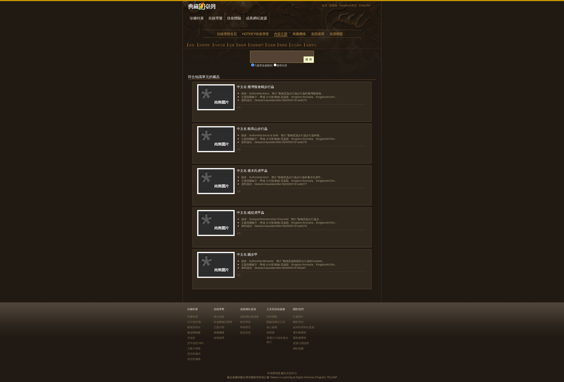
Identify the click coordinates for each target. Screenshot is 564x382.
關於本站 (298, 322)
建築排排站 (193, 327)
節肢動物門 (256, 45)
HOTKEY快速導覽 (255, 33)
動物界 (242, 45)
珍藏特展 (197, 18)
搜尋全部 (281, 65)
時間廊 (271, 332)
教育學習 (245, 322)
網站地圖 (298, 348)
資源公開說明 (301, 343)
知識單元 (311, 45)
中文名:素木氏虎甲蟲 (252, 170)
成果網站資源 (256, 18)
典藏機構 (299, 33)
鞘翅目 (283, 45)
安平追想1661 (195, 343)
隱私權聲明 (299, 337)
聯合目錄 (219, 316)
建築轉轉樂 (193, 332)
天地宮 (191, 337)
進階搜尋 (317, 33)
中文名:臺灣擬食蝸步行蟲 (255, 86)
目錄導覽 (215, 18)
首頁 (324, 5)
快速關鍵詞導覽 (223, 322)
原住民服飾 (193, 359)
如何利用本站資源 (303, 327)
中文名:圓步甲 (247, 254)
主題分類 (219, 327)
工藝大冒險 (193, 348)
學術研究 (245, 327)
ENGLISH (365, 5)
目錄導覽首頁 (227, 33)
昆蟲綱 (271, 45)
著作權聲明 (299, 332)
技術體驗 (234, 18)
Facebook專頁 (348, 5)
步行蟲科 (296, 45)
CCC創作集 (194, 322)
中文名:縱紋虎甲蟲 (250, 212)
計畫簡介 (298, 316)
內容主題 (280, 33)
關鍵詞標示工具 (276, 322)
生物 (231, 45)
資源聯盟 (336, 33)
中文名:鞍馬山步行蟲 (252, 128)
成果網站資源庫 (249, 316)
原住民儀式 (193, 353)
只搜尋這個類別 (263, 65)
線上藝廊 (272, 327)
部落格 (333, 5)
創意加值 (245, 332)
